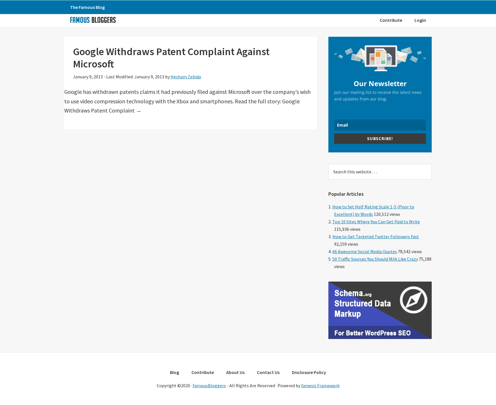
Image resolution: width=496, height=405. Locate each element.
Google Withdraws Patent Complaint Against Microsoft (171, 57)
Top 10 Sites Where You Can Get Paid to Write (376, 221)
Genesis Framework (320, 385)
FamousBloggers (209, 385)
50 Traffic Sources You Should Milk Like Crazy (375, 259)
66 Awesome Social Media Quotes (364, 251)
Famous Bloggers (93, 20)
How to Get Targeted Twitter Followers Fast (375, 236)
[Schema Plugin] (380, 337)
